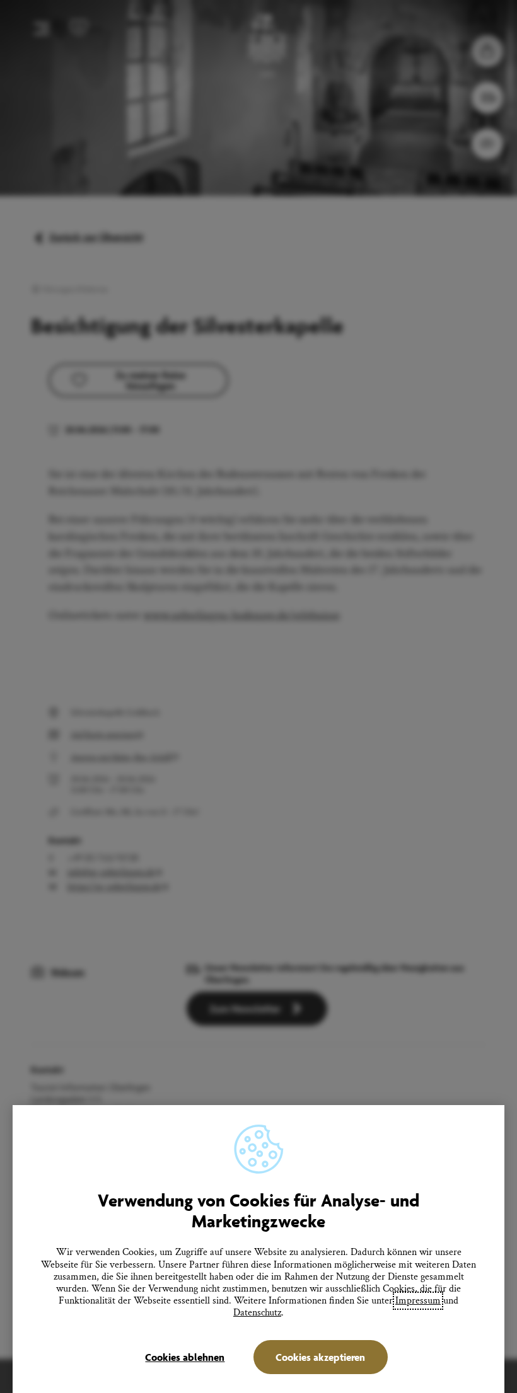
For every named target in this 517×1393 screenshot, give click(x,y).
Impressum (418, 1300)
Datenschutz (257, 1312)
